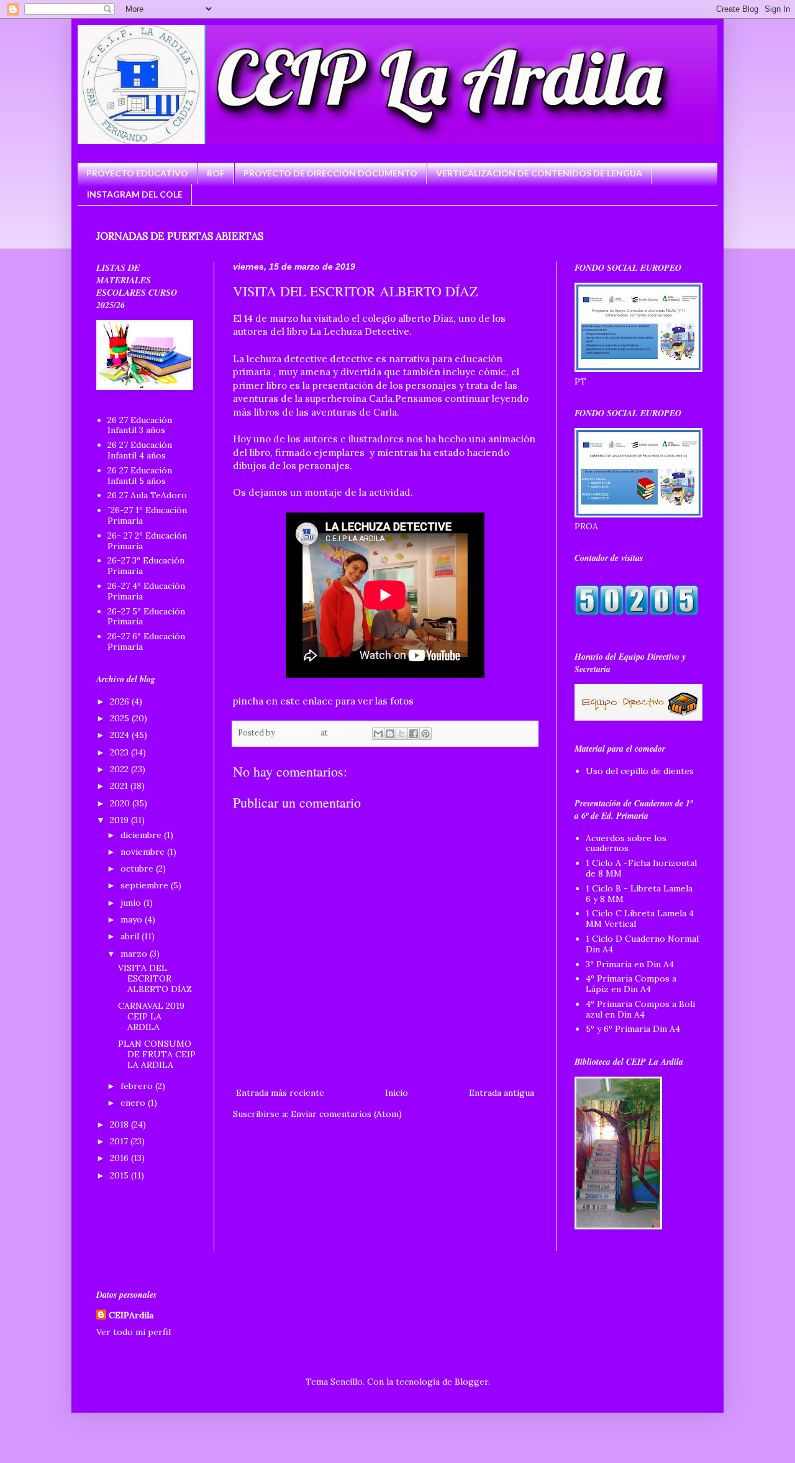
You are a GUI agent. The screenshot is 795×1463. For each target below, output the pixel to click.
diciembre (142, 835)
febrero (137, 1086)
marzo (135, 953)
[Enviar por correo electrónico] (378, 733)
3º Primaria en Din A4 (630, 964)
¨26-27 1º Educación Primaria (147, 515)
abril (131, 936)
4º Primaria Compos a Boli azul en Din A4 (640, 1009)
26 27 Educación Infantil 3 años (139, 425)
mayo (132, 919)
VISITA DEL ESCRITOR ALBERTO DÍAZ (155, 978)
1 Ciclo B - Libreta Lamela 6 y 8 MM (639, 894)
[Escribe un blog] (390, 733)
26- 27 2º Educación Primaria (147, 541)
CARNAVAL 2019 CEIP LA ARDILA (151, 1016)
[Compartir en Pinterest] (425, 733)
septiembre (145, 885)
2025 (121, 718)
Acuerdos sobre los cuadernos (626, 843)
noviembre (143, 851)
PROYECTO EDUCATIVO (137, 173)
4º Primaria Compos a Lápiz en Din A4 (631, 984)
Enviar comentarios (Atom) (346, 1113)
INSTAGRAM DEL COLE (135, 194)
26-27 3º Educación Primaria (145, 566)
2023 (120, 752)
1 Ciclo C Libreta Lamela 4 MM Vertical (640, 918)
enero (134, 1102)
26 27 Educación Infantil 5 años (139, 475)
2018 (120, 1124)
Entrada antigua (501, 1092)
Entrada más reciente (280, 1092)
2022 (120, 769)
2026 (121, 701)
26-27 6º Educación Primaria (146, 641)
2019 (120, 820)
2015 (120, 1175)
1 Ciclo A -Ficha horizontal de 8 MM (641, 868)
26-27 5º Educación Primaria (146, 616)
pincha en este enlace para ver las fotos (323, 701)
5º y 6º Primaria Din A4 (633, 1028)
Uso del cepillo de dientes (640, 771)
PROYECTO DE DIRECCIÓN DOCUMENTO (330, 173)
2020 (121, 803)
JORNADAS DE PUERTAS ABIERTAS (179, 236)
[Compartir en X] (402, 733)
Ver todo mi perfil (133, 1332)
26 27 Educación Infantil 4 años (139, 450)
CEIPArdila (131, 1315)
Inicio (396, 1092)
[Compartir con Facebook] (413, 733)
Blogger (471, 1381)
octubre (138, 868)
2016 (120, 1158)
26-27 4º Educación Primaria (146, 591)
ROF (216, 173)
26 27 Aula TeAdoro (147, 495)
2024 (121, 735)
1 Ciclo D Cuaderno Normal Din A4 (642, 944)
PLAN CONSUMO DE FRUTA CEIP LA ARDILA (157, 1054)
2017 (120, 1141)
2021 (120, 785)
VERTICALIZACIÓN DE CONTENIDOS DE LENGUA (539, 173)
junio (131, 902)
